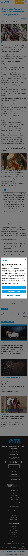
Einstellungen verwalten (14, 295)
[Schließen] (25, 259)
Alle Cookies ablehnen (14, 291)
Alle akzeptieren (14, 287)
